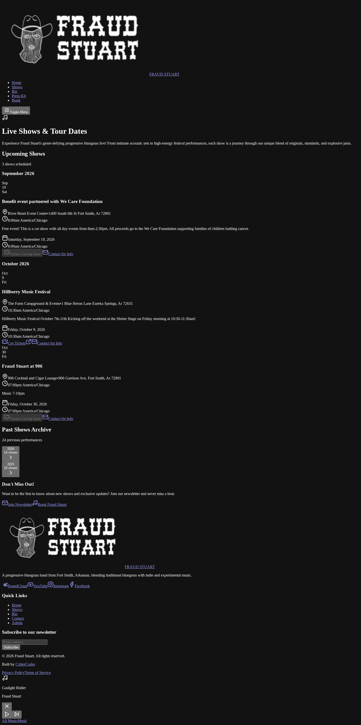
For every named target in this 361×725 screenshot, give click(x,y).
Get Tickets (17, 343)
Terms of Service (38, 673)
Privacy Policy (13, 673)
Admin (17, 623)
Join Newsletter (20, 504)
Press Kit (19, 96)
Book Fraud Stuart (52, 504)
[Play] (7, 715)
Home (16, 83)
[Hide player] (7, 706)
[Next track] (17, 715)
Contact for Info (60, 254)
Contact (18, 618)
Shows (17, 87)
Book (16, 100)
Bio (14, 91)
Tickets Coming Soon (25, 254)
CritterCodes (25, 664)
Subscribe (11, 647)
